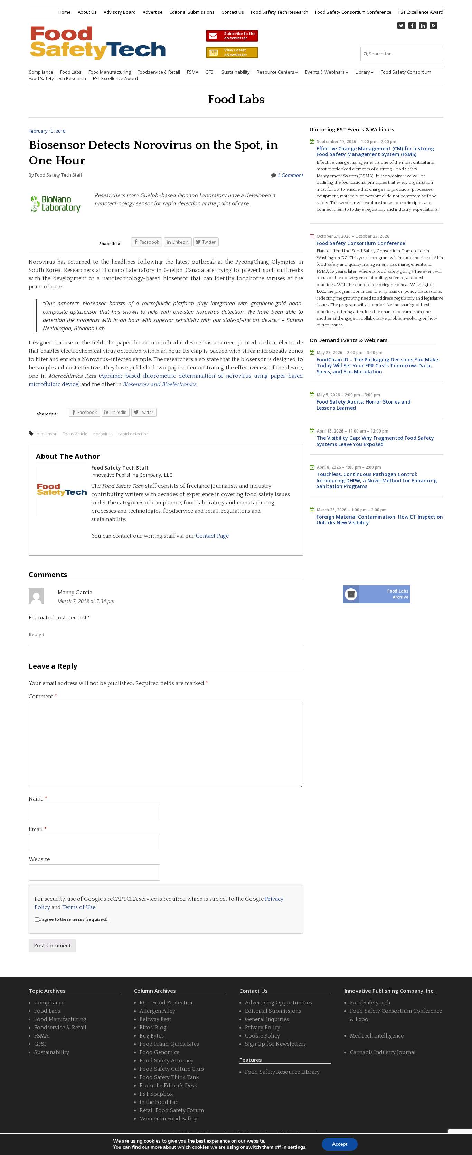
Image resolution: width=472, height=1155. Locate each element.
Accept (339, 1144)
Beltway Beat (155, 1019)
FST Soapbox (156, 1094)
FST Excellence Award (420, 12)
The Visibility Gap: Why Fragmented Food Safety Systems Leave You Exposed (375, 441)
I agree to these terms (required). (73, 919)
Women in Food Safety (168, 1119)
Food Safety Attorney (166, 1061)
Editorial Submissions (192, 12)
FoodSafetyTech (370, 1003)
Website (39, 859)
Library (363, 72)
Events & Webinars (325, 72)
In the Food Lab (159, 1102)
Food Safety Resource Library (282, 1072)
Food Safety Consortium (406, 72)
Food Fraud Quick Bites (169, 1044)
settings (296, 1147)
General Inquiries (267, 1019)
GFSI (210, 72)
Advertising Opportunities (278, 1003)
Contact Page (212, 536)
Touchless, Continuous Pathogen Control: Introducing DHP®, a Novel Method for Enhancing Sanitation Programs (377, 480)
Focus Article (75, 434)
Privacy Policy (262, 1027)
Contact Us (232, 12)
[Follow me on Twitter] (401, 25)
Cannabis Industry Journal (383, 1052)
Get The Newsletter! (231, 36)
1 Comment (290, 175)
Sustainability (235, 72)
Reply (37, 634)
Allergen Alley (157, 1011)
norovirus (102, 434)
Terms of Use (78, 907)
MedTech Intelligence (377, 1036)
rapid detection (133, 434)
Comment (43, 696)
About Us (87, 12)
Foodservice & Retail (159, 72)
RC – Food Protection (167, 1003)
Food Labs (71, 72)
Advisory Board (120, 12)
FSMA (192, 72)
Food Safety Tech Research (279, 12)
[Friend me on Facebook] (412, 25)
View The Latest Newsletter (231, 52)
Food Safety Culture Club (172, 1069)
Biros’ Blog (153, 1027)
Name (38, 799)
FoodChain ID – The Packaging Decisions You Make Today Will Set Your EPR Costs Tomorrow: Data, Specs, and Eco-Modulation (377, 365)
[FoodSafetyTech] (97, 49)
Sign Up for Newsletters (275, 1044)
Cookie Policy (262, 1036)
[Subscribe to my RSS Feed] (433, 25)
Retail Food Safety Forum (172, 1110)
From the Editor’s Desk (168, 1085)
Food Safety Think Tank (169, 1077)
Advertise (153, 12)
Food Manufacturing (109, 72)
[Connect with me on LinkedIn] (422, 25)
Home (64, 12)
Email (38, 829)
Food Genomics (159, 1052)
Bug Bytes (152, 1036)
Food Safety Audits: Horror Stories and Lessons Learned (363, 404)
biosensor (47, 434)
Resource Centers (275, 72)
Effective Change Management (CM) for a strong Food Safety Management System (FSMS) (375, 151)
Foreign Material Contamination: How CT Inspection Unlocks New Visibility (380, 519)
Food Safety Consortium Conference (353, 12)
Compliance (41, 72)
